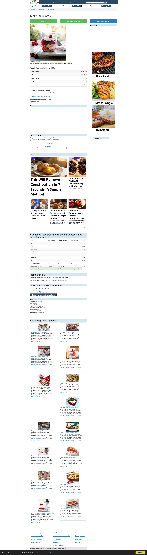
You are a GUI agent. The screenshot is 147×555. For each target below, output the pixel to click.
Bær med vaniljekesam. (37, 456)
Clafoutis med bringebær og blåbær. (68, 432)
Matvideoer (56, 542)
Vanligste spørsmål (36, 539)
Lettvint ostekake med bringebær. (39, 332)
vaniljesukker (48, 146)
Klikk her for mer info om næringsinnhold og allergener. (43, 92)
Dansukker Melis (49, 143)
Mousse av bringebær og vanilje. (68, 360)
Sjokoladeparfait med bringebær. (39, 481)
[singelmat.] (103, 91)
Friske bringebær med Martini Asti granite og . (42, 513)
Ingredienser (62, 2)
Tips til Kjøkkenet (58, 545)
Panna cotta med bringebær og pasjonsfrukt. (71, 508)
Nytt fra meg (57, 539)
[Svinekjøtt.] (103, 118)
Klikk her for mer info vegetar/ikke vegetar (40, 96)
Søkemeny (42, 2)
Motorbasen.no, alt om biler (61, 536)
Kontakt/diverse (80, 2)
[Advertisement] (58, 118)
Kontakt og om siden (37, 536)
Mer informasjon (55, 553)
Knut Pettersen (38, 301)
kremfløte (47, 145)
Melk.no (77, 542)
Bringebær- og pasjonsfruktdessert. (39, 431)
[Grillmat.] (103, 65)
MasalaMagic (79, 539)
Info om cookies (35, 542)
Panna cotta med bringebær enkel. (39, 356)
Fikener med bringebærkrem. (67, 332)
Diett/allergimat (52, 2)
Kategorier (70, 2)
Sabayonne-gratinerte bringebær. (68, 457)
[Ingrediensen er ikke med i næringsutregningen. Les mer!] (66, 148)
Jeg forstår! (140, 553)
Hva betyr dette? (75, 269)
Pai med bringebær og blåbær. (67, 485)
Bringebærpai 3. (64, 383)
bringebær (47, 141)
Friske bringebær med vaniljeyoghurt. (69, 407)
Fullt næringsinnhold (73, 21)
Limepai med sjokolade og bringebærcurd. (41, 387)
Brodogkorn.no (80, 536)
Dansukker (37, 61)
